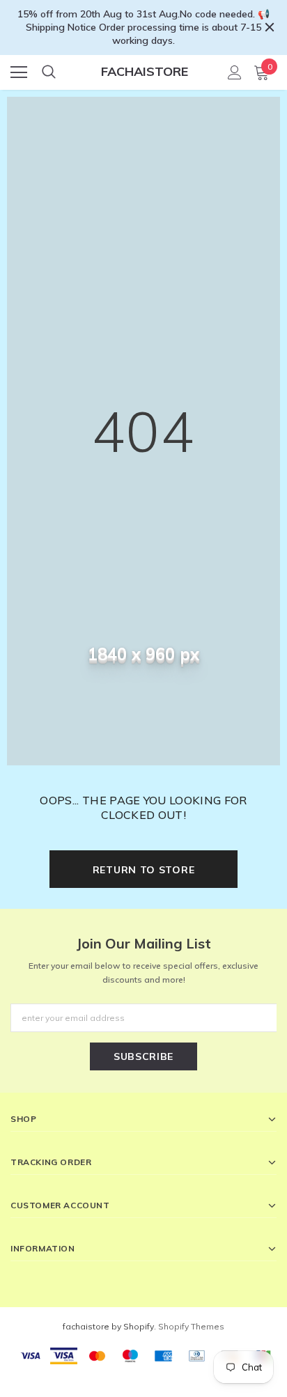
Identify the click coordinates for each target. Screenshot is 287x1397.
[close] (270, 27)
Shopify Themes (191, 1326)
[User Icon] (235, 72)
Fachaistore (144, 71)
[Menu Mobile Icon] (18, 72)
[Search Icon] (49, 72)
